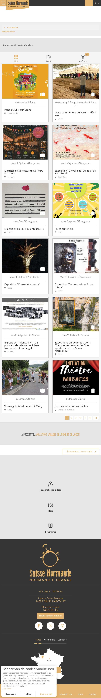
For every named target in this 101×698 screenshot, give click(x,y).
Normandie (49, 639)
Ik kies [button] (28, 694)
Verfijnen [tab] (83, 61)
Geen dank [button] (11, 694)
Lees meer (7, 688)
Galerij (92, 694)
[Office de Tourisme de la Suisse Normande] (18, 5)
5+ (81, 417)
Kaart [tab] (48, 61)
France (37, 639)
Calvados (62, 639)
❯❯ (95, 417)
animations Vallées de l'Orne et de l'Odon (57, 434)
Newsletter (65, 694)
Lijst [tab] (16, 61)
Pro (80, 694)
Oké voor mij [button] (46, 694)
